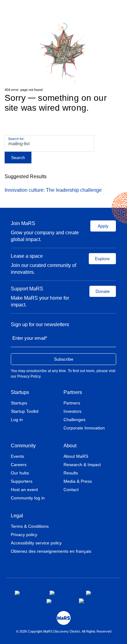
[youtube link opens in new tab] (58, 601)
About (69, 445)
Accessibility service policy (36, 542)
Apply (103, 226)
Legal (17, 515)
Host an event (24, 489)
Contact (71, 489)
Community (23, 445)
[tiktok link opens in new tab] (82, 601)
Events (17, 456)
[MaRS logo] (64, 618)
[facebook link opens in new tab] (27, 593)
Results (70, 472)
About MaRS (75, 456)
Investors (72, 411)
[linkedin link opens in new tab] (97, 593)
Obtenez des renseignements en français (51, 551)
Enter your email (29, 338)
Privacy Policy (28, 376)
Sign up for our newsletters (40, 324)
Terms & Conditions (30, 526)
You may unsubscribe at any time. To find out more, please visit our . (63, 374)
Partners (72, 392)
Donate (103, 291)
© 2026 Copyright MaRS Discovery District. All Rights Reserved (63, 631)
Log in (17, 419)
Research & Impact (82, 464)
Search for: (16, 139)
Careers (19, 464)
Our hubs (20, 472)
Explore (102, 258)
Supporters (21, 481)
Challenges (74, 419)
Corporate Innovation (84, 427)
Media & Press (77, 481)
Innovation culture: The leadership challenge (53, 190)
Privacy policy (24, 534)
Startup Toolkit (25, 411)
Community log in (28, 497)
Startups (20, 392)
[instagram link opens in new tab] (63, 593)
